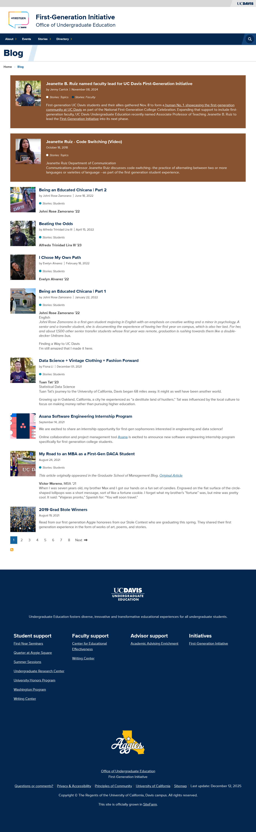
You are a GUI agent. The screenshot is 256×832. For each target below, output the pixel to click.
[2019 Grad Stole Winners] (23, 519)
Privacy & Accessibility (74, 785)
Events (26, 39)
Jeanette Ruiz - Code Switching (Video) (84, 141)
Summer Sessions (27, 661)
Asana (123, 436)
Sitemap (180, 785)
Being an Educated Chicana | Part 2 (73, 190)
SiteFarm (150, 804)
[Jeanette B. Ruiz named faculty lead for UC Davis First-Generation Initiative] (28, 93)
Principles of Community (113, 785)
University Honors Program (34, 680)
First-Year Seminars (28, 643)
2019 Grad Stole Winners (63, 509)
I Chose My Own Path (60, 257)
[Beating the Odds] (23, 233)
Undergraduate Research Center (39, 671)
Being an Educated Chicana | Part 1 (72, 291)
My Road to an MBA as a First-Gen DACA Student (87, 454)
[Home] (18, 19)
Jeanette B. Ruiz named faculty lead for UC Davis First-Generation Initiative (119, 83)
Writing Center (25, 698)
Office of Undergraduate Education (128, 771)
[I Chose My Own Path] (23, 266)
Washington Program (30, 689)
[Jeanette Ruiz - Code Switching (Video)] (28, 151)
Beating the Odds (56, 223)
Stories (43, 39)
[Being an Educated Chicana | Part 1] (23, 300)
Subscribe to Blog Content (11, 549)
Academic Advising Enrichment (154, 643)
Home (8, 66)
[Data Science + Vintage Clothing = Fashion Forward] (23, 369)
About (9, 39)
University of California (153, 785)
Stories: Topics (59, 97)
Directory (62, 39)
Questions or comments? (34, 785)
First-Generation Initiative (75, 17)
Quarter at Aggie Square (33, 652)
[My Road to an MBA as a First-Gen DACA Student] (23, 463)
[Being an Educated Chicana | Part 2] (23, 199)
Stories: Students (54, 203)
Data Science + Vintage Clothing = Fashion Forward (88, 360)
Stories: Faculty (85, 97)
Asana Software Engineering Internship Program (85, 416)
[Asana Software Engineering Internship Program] (23, 425)
